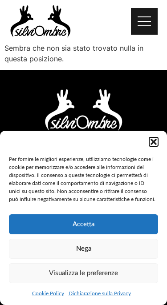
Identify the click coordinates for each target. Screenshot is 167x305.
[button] (153, 141)
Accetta (83, 224)
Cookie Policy (48, 293)
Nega (83, 248)
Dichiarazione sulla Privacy (100, 293)
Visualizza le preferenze (83, 273)
